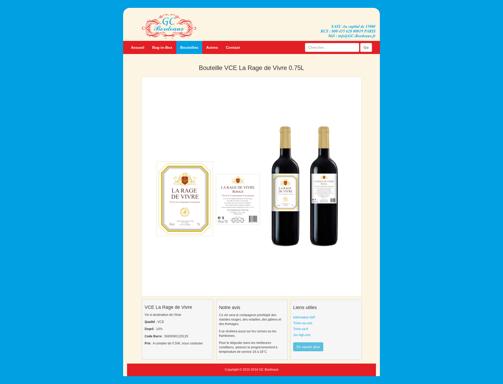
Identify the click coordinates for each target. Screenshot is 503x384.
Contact (233, 47)
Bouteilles (189, 47)
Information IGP (304, 317)
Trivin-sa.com (302, 323)
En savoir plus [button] (308, 347)
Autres (212, 47)
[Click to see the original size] (252, 187)
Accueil (137, 47)
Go (366, 47)
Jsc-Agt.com (301, 335)
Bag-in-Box (162, 47)
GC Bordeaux (268, 369)
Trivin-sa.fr (300, 329)
